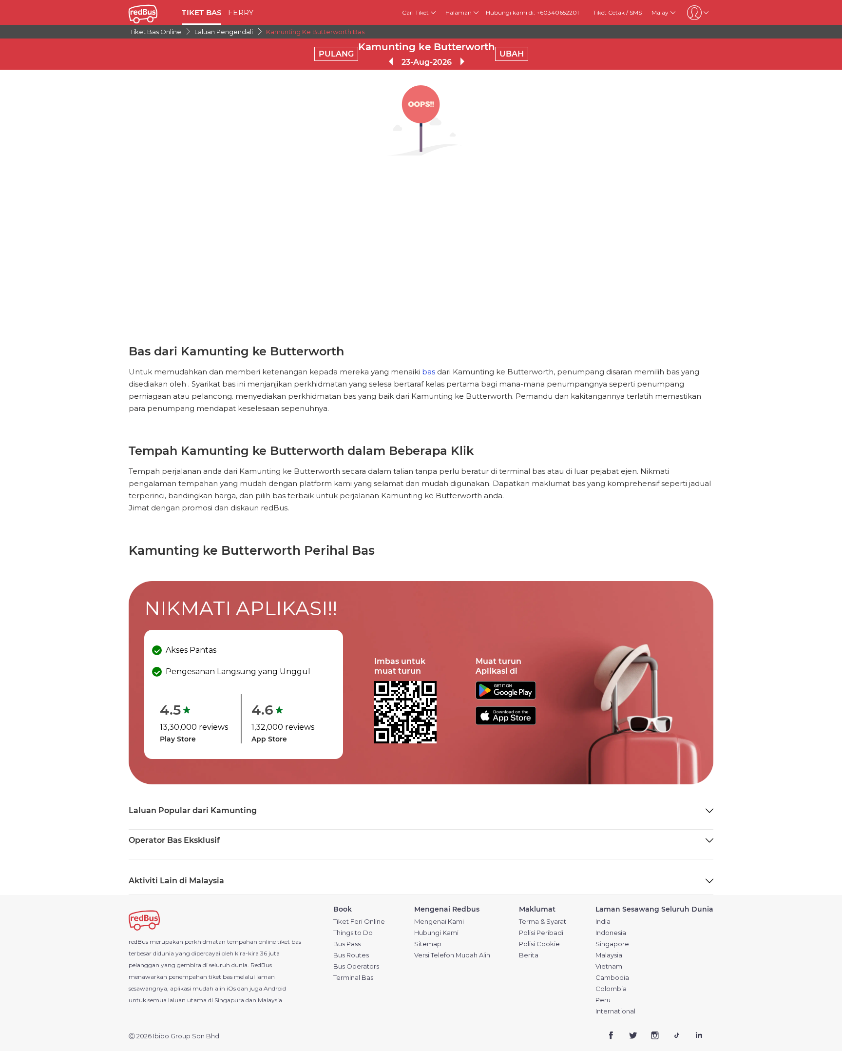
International (615, 1011)
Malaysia (608, 955)
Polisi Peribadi (541, 933)
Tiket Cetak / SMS (617, 12)
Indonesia (610, 933)
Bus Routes (351, 955)
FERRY (240, 12)
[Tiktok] (677, 1037)
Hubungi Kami (436, 933)
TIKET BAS (201, 12)
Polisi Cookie (539, 944)
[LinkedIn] (698, 1037)
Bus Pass (347, 944)
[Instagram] (655, 1037)
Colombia (611, 989)
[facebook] (611, 1037)
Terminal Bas (353, 977)
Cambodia (612, 977)
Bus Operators (356, 966)
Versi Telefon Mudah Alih (452, 955)
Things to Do (353, 933)
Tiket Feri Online (359, 921)
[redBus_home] (151, 12)
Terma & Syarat (542, 921)
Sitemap (427, 944)
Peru (603, 1000)
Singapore (612, 944)
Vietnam (608, 966)
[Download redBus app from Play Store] (506, 696)
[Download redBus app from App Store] (506, 722)
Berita (528, 955)
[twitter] (633, 1037)
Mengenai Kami (439, 921)
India (603, 921)
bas (428, 371)
